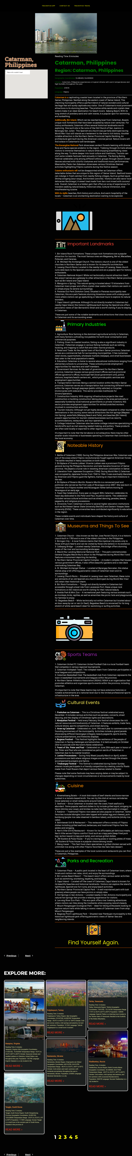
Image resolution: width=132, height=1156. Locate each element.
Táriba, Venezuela (96, 1001)
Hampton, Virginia (12, 1043)
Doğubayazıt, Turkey (55, 1010)
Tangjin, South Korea (13, 1107)
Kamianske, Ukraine (55, 1056)
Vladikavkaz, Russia (97, 1061)
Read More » (13, 1066)
